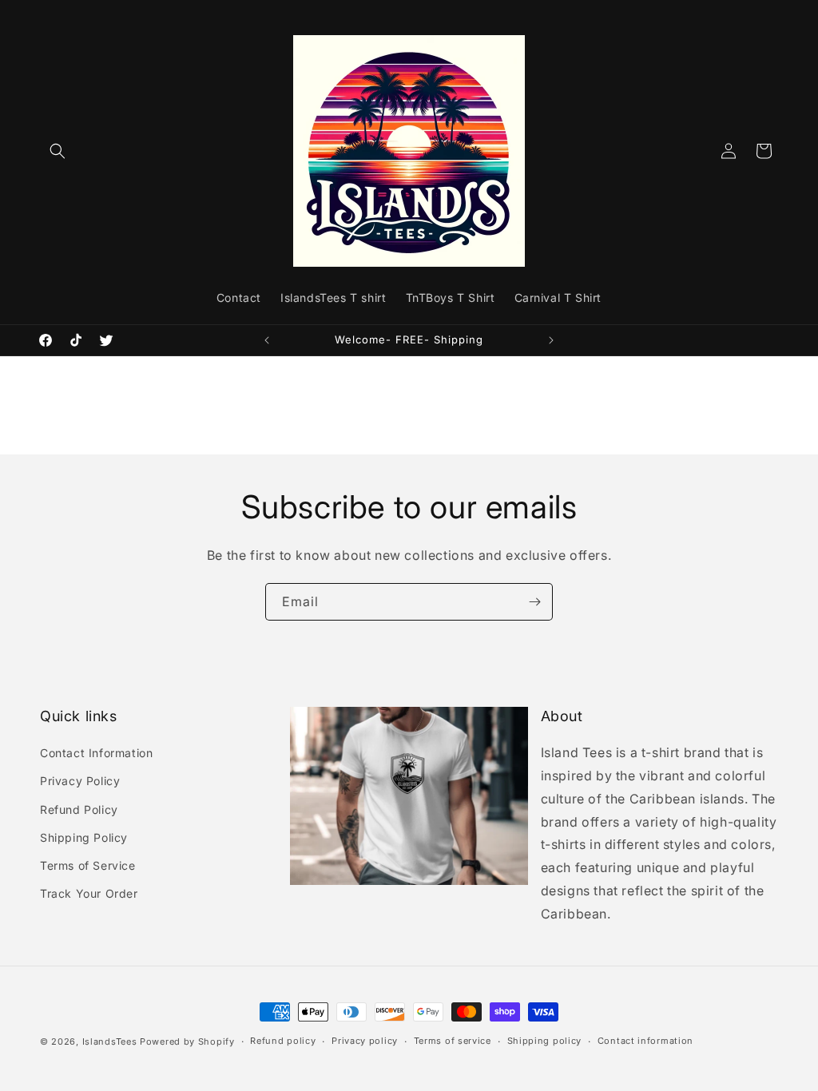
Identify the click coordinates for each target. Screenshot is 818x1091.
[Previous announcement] (266, 340)
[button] (57, 151)
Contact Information (96, 753)
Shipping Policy (84, 837)
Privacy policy (365, 1040)
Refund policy (283, 1040)
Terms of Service (88, 865)
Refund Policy (79, 809)
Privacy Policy (80, 781)
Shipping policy (544, 1040)
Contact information (645, 1040)
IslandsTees (109, 1041)
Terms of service (452, 1040)
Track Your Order (89, 893)
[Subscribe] (534, 602)
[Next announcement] (551, 340)
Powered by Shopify (187, 1041)
